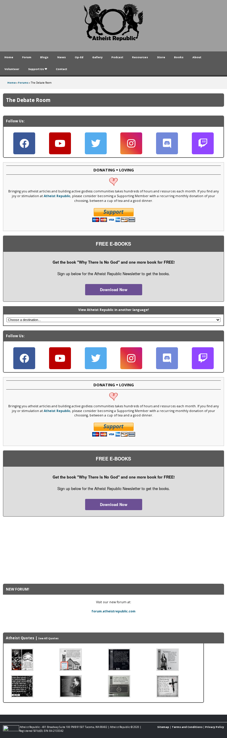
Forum (26, 57)
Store (161, 57)
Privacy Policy (214, 727)
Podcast (117, 57)
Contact (61, 69)
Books (179, 57)
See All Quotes (48, 638)
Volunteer (11, 69)
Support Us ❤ (37, 69)
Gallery (97, 57)
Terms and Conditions (187, 727)
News (61, 57)
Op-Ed (79, 57)
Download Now (113, 289)
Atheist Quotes (20, 638)
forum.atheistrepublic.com (113, 611)
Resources (140, 57)
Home (8, 57)
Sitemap (163, 727)
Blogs (44, 57)
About (196, 57)
